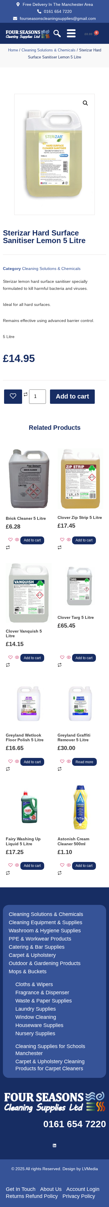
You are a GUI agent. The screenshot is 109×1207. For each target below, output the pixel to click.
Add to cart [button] (32, 540)
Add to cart (72, 396)
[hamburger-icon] (71, 34)
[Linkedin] (54, 1145)
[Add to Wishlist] (13, 396)
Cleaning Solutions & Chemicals (49, 50)
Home (13, 50)
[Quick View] (17, 540)
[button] (57, 34)
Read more (84, 762)
